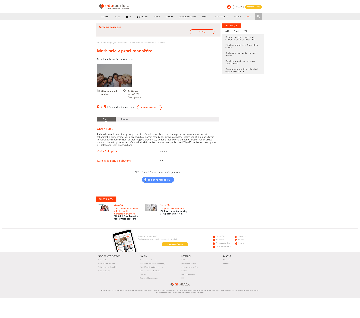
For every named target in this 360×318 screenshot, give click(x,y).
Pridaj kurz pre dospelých (107, 267)
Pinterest (241, 243)
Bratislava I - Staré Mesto (130, 42)
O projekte (227, 260)
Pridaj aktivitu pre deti (106, 263)
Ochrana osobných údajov (150, 271)
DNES (226, 31)
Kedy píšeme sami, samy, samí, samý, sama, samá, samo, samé (240, 38)
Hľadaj (202, 32)
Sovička (169, 17)
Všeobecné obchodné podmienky (152, 263)
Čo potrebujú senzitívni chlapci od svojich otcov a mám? (241, 70)
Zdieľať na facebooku (159, 179)
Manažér (161, 42)
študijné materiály (187, 17)
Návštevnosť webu (188, 263)
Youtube (241, 239)
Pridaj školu (102, 260)
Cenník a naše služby (189, 267)
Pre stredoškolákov (223, 243)
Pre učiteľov (220, 239)
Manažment (149, 42)
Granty (237, 17)
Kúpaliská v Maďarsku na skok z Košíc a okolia (240, 62)
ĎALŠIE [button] (248, 17)
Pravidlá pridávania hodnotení (151, 267)
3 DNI (236, 31)
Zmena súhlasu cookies (149, 278)
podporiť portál (253, 7)
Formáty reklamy (188, 274)
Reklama (184, 260)
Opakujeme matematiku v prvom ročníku (240, 54)
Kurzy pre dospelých (106, 42)
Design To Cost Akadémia (172, 208)
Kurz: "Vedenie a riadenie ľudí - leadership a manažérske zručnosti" (126, 211)
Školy (204, 17)
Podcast (144, 17)
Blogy (157, 17)
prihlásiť (238, 7)
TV (130, 17)
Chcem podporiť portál (175, 244)
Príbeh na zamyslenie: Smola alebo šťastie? (241, 46)
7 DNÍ (246, 31)
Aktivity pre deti (221, 17)
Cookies (143, 274)
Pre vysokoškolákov (223, 246)
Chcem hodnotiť (149, 107)
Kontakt (184, 271)
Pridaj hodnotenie (105, 271)
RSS (182, 278)
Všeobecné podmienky (148, 260)
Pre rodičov (220, 236)
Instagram (242, 236)
